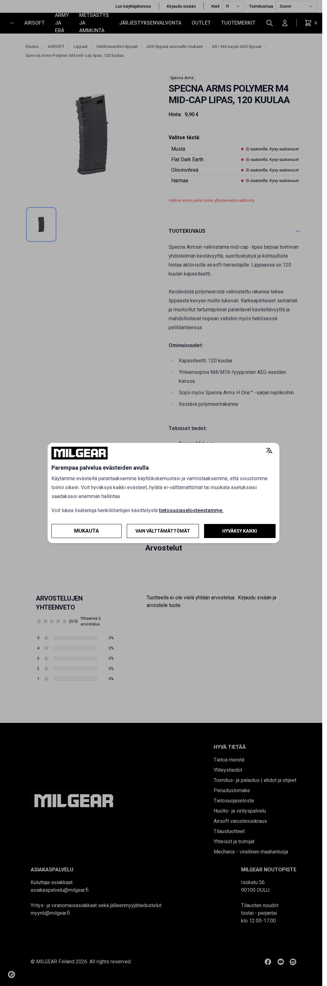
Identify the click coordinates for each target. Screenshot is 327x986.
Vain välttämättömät (162, 531)
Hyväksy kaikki (239, 531)
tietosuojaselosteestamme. (191, 510)
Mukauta (86, 531)
